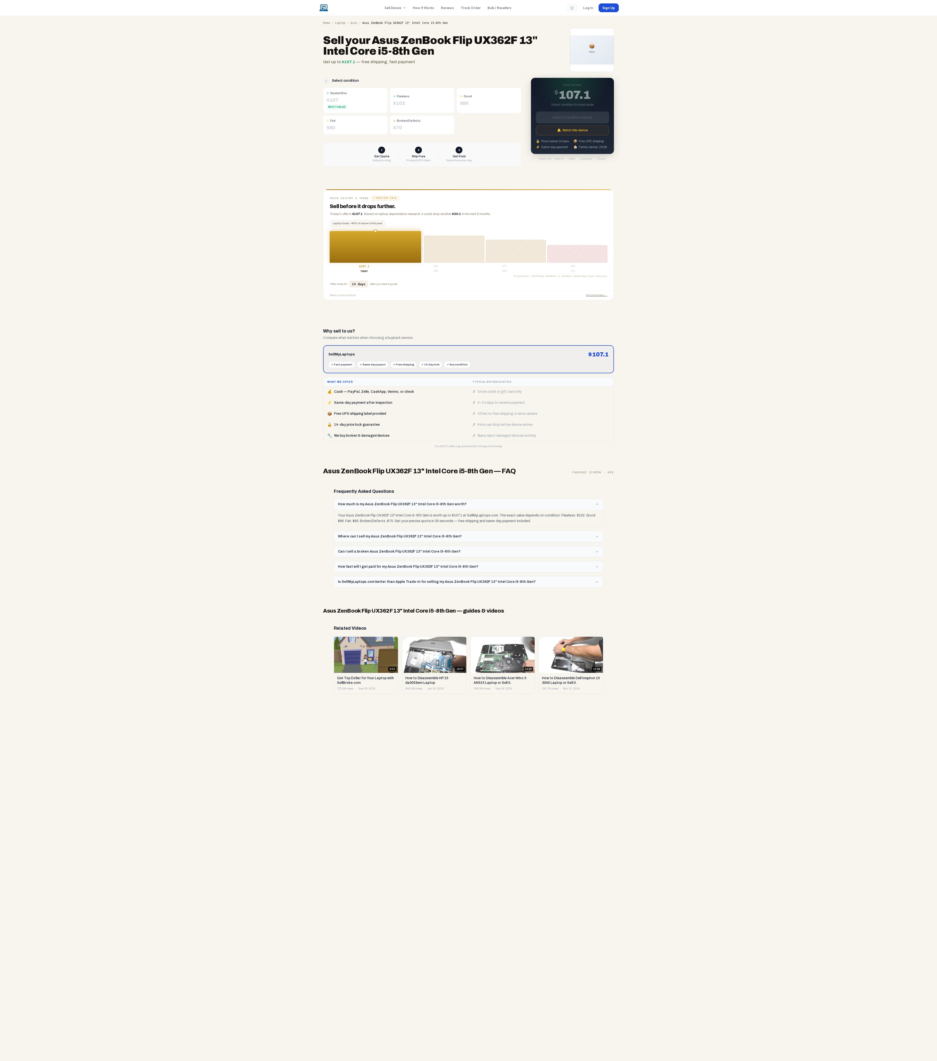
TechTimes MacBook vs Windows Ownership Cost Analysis (569, 276)
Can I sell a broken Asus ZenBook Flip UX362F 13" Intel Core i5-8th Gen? (399, 551)
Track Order (471, 8)
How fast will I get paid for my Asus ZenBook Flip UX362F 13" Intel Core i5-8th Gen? (408, 566)
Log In (588, 8)
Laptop (340, 23)
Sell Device (393, 8)
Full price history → (596, 295)
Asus (353, 23)
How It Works (423, 8)
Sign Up (608, 8)
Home (326, 23)
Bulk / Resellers (499, 8)
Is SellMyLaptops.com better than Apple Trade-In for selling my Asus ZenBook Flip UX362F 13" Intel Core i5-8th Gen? (437, 582)
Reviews (447, 8)
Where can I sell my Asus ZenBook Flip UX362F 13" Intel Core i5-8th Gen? (400, 536)
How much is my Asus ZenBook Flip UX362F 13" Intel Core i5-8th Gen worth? (402, 504)
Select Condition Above (572, 117)
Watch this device (572, 130)
